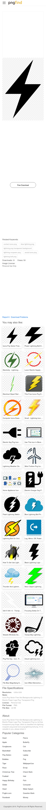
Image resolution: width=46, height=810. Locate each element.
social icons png (31, 252)
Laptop (25, 755)
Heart (4, 738)
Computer (27, 784)
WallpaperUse (28, 763)
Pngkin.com (7, 793)
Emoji (25, 767)
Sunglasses (6, 746)
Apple (4, 742)
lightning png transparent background (18, 248)
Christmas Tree (8, 772)
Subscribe (27, 750)
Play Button (6, 755)
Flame (25, 738)
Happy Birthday (8, 780)
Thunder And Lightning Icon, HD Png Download (20, 586)
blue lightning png (27, 244)
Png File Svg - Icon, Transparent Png (16, 659)
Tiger (4, 763)
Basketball (6, 750)
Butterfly (26, 742)
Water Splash (28, 789)
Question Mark (28, 793)
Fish (24, 780)
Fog (24, 759)
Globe (4, 784)
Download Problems (19, 317)
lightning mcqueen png (12, 252)
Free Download (23, 185)
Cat (24, 746)
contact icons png (10, 244)
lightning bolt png (10, 256)
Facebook (6, 797)
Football (5, 776)
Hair (24, 776)
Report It (5, 317)
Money (25, 797)
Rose (4, 767)
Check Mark (28, 772)
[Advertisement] (23, 35)
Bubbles (5, 759)
